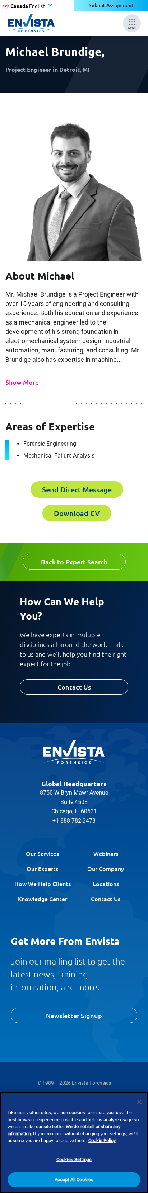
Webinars (105, 853)
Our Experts (42, 868)
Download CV (77, 513)
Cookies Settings (74, 1159)
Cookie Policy (102, 1140)
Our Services (42, 853)
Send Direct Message (77, 489)
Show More (22, 382)
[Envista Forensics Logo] (74, 752)
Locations (106, 883)
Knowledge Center (42, 899)
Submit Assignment (111, 5)
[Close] (139, 1102)
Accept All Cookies (74, 1179)
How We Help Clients (42, 883)
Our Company (105, 868)
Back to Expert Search (74, 562)
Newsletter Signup (74, 1015)
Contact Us (74, 687)
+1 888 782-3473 (74, 820)
